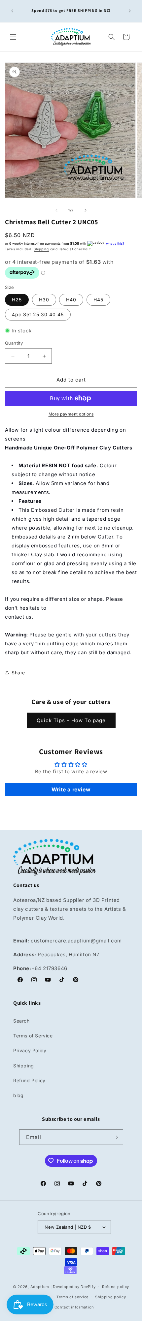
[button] (13, 37)
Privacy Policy (29, 1050)
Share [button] (18, 672)
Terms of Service (33, 1035)
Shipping (41, 249)
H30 (44, 299)
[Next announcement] (130, 11)
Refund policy (115, 1286)
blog (18, 1095)
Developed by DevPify (74, 1286)
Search (21, 1021)
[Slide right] (85, 210)
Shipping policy (110, 1297)
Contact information (74, 1307)
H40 (71, 299)
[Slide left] (56, 210)
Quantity (14, 343)
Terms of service (72, 1297)
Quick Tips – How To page (71, 720)
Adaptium (40, 1286)
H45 (98, 299)
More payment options (71, 414)
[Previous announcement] (12, 11)
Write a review (71, 789)
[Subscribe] (115, 1137)
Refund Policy (29, 1080)
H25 (17, 299)
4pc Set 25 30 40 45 (38, 314)
